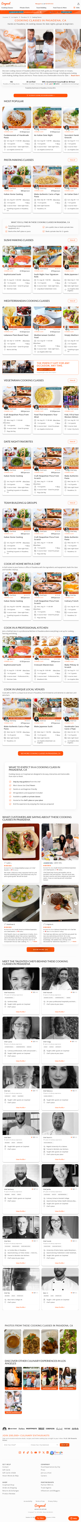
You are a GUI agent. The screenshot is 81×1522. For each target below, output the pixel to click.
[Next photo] (76, 903)
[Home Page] (5, 4)
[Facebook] (23, 1452)
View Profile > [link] (21, 1012)
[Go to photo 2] (61, 920)
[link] (16, 471)
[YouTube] (35, 1452)
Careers (44, 1476)
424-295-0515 (49, 4)
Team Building (41, 7)
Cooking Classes (7, 7)
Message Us (38, 4)
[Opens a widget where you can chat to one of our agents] (73, 1518)
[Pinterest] (39, 1452)
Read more (75, 75)
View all (72, 160)
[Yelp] (31, 1452)
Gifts (78, 7)
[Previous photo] (44, 903)
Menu (28, 144)
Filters (42, 1518)
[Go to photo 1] (59, 920)
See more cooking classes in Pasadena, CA (40, 753)
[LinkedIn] (47, 1452)
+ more (34, 941)
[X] (43, 1452)
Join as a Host (46, 1473)
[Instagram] (19, 1452)
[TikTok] (27, 1452)
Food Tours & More (60, 7)
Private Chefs (24, 7)
